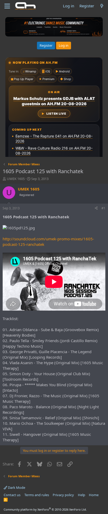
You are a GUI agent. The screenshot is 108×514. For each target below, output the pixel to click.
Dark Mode (16, 487)
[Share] (96, 208)
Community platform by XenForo (45, 509)
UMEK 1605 (16, 178)
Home (94, 494)
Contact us (12, 494)
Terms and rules (36, 494)
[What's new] (102, 6)
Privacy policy (63, 494)
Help (81, 494)
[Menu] (7, 6)
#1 (103, 208)
